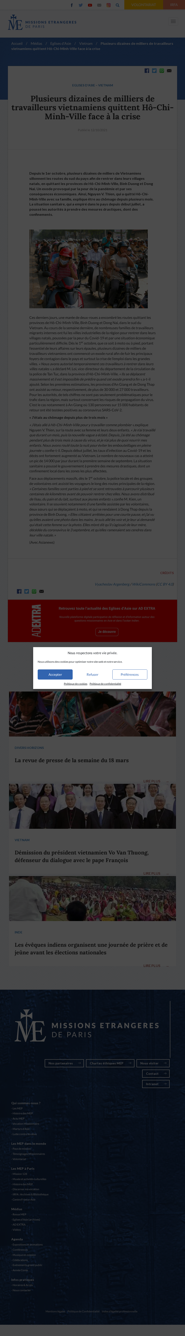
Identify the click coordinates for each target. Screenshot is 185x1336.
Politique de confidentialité (105, 683)
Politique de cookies (75, 683)
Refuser (92, 674)
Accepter (55, 674)
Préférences (130, 674)
